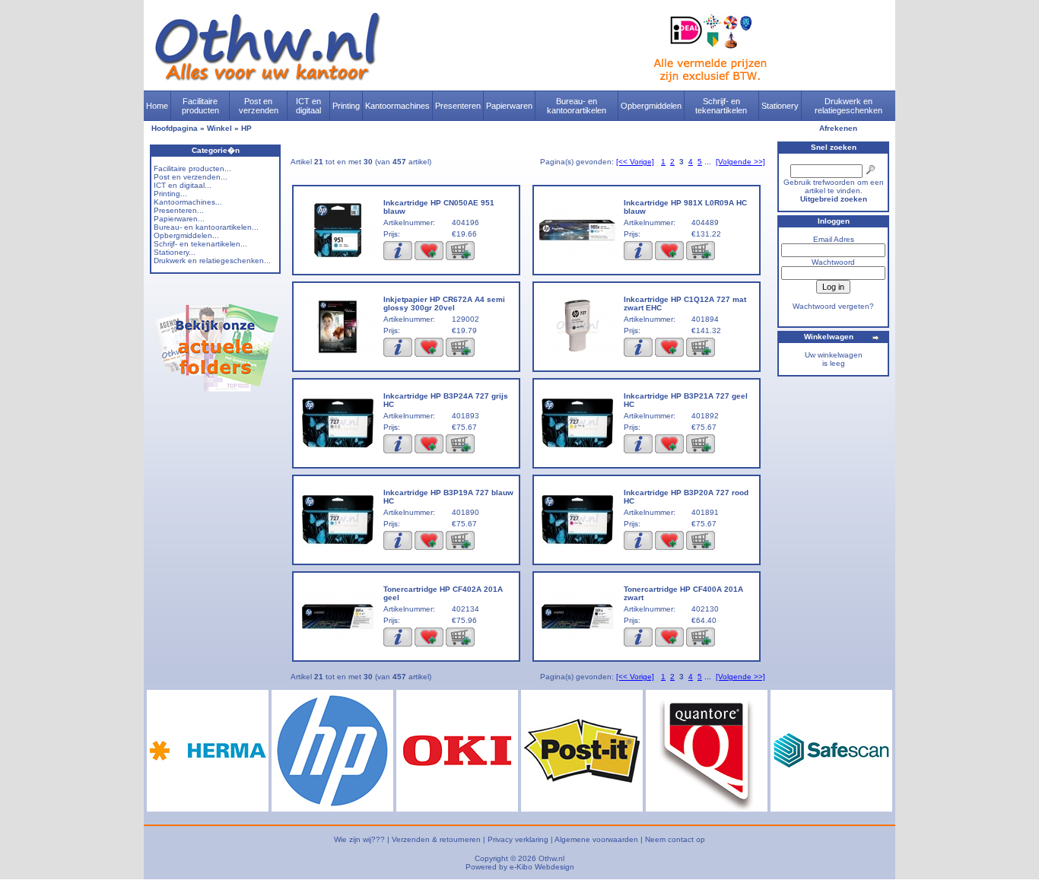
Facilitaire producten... (192, 168)
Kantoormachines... (188, 202)
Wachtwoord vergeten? (833, 306)
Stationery (780, 105)
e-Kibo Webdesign (542, 867)
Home (157, 105)
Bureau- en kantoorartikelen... (206, 227)
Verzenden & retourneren (436, 839)
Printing (346, 105)
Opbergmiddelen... (186, 235)
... (707, 161)
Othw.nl (551, 858)
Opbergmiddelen (651, 105)
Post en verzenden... (190, 177)
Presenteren (458, 105)
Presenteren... (179, 210)
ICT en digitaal (308, 106)
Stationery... (174, 252)
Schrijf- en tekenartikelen (721, 106)
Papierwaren (509, 105)
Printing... (170, 193)
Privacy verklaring (518, 839)
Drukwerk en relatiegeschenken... (212, 260)
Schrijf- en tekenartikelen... (200, 244)
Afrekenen (838, 128)
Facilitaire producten (200, 106)
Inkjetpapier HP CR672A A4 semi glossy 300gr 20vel (444, 303)
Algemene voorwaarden (596, 839)
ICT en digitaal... (182, 185)
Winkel (219, 128)
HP (246, 128)
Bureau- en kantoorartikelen (576, 106)
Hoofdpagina (174, 128)
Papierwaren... (179, 219)
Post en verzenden (258, 106)
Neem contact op (675, 839)
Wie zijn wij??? (359, 839)
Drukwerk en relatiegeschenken (848, 106)
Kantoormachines (397, 105)
